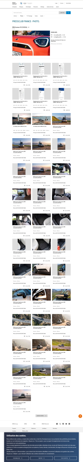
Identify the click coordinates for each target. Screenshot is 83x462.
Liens (23, 428)
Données (55, 428)
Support (14, 428)
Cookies (14, 431)
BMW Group (15, 424)
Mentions (33, 428)
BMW (25, 424)
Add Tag (62, 12)
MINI (34, 424)
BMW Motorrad (45, 424)
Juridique (44, 428)
